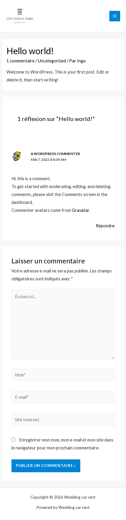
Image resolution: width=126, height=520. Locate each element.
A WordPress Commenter (55, 153)
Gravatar (80, 210)
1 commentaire (20, 60)
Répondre (105, 225)
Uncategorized (52, 60)
